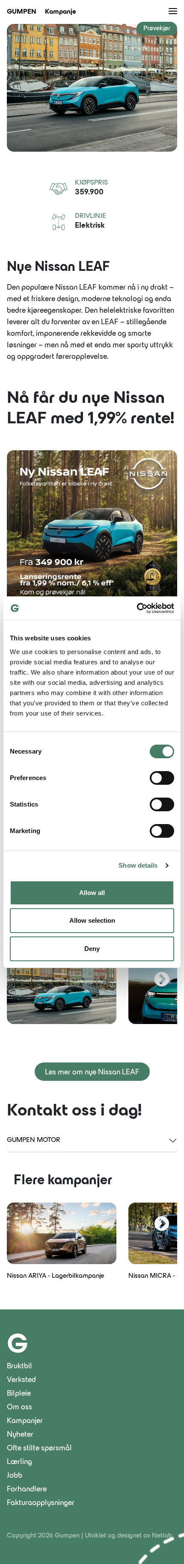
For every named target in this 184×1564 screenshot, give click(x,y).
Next (161, 980)
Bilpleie (19, 1394)
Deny (92, 948)
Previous (22, 980)
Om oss (19, 1407)
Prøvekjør (156, 29)
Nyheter (20, 1435)
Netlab (162, 1536)
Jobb (14, 1476)
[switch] (162, 778)
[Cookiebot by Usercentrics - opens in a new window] (136, 608)
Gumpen (21, 12)
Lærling (19, 1462)
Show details (138, 865)
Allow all (92, 892)
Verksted (21, 1380)
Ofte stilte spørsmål (39, 1448)
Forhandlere (27, 1489)
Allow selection (92, 920)
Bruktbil (19, 1366)
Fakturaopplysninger (40, 1503)
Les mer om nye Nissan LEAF (92, 1072)
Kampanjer (25, 1421)
